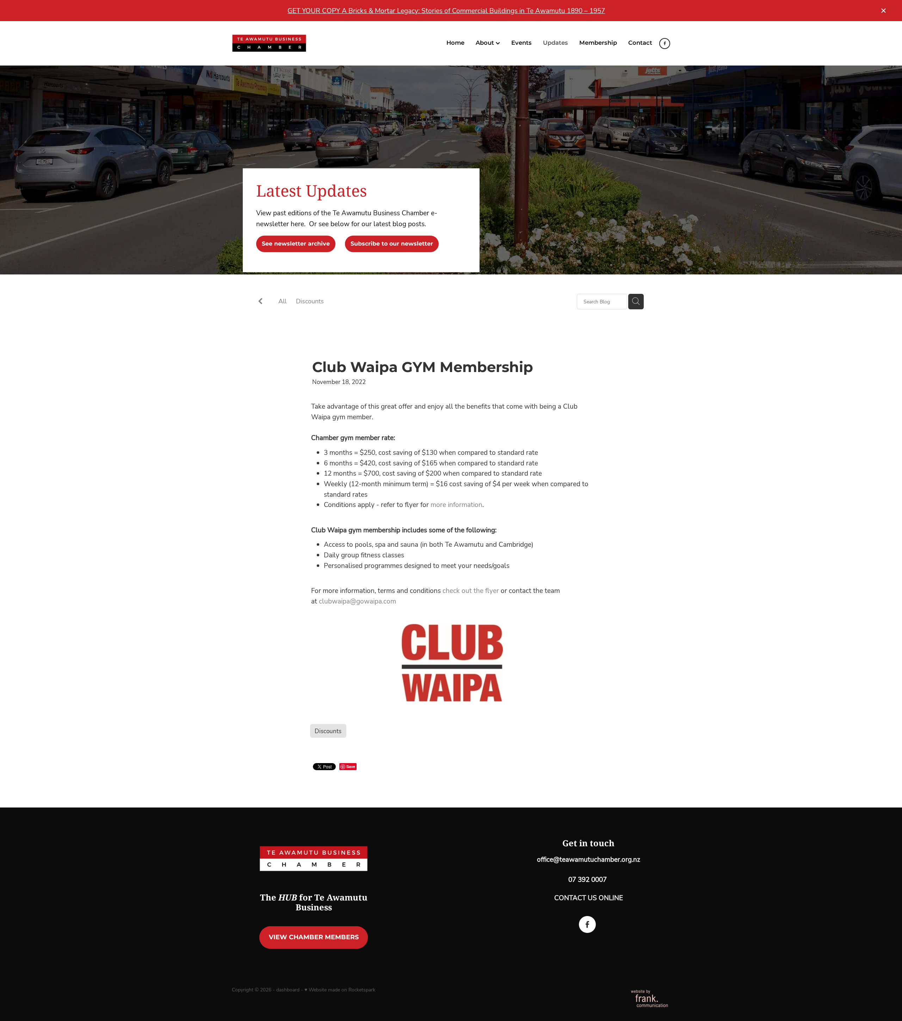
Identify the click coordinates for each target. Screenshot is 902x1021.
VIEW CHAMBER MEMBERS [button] (314, 937)
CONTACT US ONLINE (588, 897)
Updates (555, 43)
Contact (640, 43)
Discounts (310, 301)
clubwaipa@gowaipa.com (357, 601)
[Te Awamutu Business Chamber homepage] (276, 43)
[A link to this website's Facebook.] (664, 43)
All (282, 301)
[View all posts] (260, 302)
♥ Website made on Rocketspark (339, 989)
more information (456, 504)
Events (521, 43)
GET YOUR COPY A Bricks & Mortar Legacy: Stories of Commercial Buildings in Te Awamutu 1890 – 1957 (446, 10)
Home (455, 43)
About (486, 43)
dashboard (287, 989)
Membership (598, 43)
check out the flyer (472, 590)
